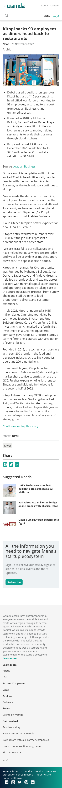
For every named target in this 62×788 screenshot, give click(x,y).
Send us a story (11, 727)
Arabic (7, 49)
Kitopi (7, 445)
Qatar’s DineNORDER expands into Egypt (38, 521)
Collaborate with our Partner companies (26, 740)
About (44, 5)
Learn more (10, 658)
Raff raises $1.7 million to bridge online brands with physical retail (38, 504)
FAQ (5, 677)
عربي (56, 15)
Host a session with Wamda (18, 733)
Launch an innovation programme (22, 746)
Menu (47, 15)
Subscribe (14, 582)
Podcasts (8, 702)
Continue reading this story (20, 426)
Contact (54, 5)
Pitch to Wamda (12, 752)
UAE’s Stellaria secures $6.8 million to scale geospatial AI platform (35, 489)
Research (8, 708)
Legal (6, 689)
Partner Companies (14, 683)
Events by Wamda (13, 714)
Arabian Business (24, 166)
